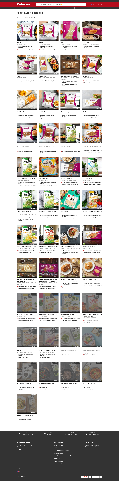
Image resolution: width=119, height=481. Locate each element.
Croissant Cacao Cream (69, 76)
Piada (63, 42)
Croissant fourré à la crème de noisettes (26, 280)
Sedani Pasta (43, 111)
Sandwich (86, 76)
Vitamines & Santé (70, 8)
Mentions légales (58, 458)
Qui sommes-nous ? (59, 445)
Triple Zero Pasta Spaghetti (70, 145)
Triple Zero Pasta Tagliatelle (26, 178)
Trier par (26, 17)
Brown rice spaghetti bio (25, 415)
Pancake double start (90, 279)
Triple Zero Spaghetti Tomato (48, 246)
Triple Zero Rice (88, 178)
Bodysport (23, 476)
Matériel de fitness (87, 8)
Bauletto (86, 111)
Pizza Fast (42, 76)
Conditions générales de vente (61, 450)
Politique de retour (58, 453)
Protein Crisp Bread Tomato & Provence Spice (92, 315)
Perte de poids (55, 8)
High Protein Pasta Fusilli (69, 314)
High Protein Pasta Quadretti (48, 314)
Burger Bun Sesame (23, 145)
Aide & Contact (57, 448)
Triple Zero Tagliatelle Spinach (24, 212)
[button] (101, 4)
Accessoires (96, 8)
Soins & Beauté (78, 8)
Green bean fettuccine (68, 349)
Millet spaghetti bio (89, 383)
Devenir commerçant (59, 461)
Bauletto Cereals (67, 178)
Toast (19, 76)
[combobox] (61, 4)
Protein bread (87, 349)
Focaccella (43, 145)
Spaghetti (20, 111)
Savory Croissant (89, 246)
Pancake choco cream (68, 279)
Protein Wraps (44, 178)
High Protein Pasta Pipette (25, 314)
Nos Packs (36, 8)
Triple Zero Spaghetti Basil (48, 211)
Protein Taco (65, 211)
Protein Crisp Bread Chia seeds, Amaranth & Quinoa (47, 349)
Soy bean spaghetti (67, 246)
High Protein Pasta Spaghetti (92, 211)
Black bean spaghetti (24, 383)
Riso (62, 111)
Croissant (86, 42)
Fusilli (41, 42)
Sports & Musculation (45, 8)
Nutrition (62, 8)
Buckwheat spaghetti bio (69, 383)
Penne (19, 42)
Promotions (23, 8)
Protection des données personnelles (63, 456)
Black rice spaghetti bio (47, 383)
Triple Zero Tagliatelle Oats (26, 246)
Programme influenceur (60, 464)
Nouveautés (30, 8)
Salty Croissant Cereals (91, 145)
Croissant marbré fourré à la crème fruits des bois (48, 280)
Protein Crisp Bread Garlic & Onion (26, 349)
